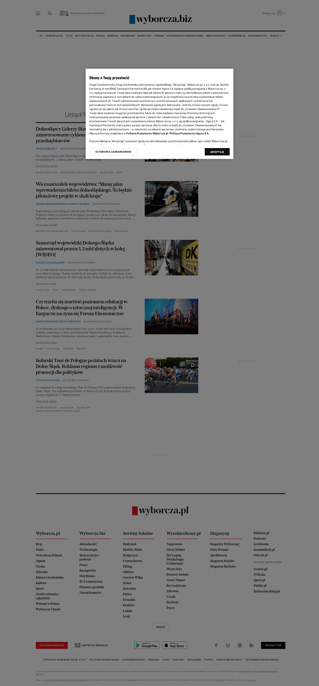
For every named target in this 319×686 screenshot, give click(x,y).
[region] (159, 114)
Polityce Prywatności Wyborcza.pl (147, 133)
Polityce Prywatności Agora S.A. (189, 133)
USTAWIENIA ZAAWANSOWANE (113, 151)
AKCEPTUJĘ (217, 151)
